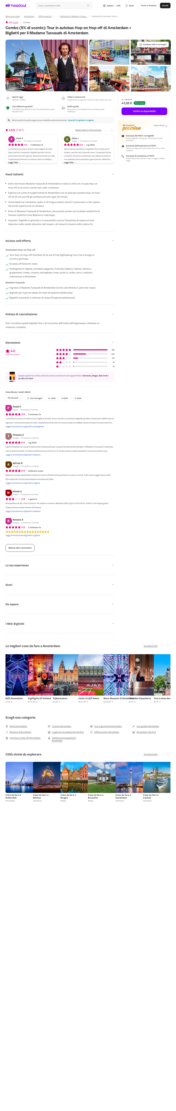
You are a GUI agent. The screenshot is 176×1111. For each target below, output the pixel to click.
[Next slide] (112, 130)
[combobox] (64, 5)
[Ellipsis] (56, 17)
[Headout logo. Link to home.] (16, 5)
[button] (47, 65)
